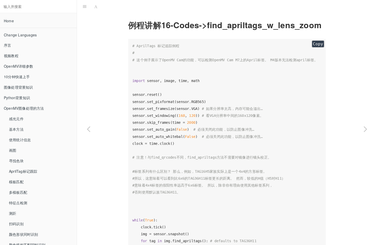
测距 (12, 213)
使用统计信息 (20, 139)
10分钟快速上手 (17, 76)
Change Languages (20, 34)
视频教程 (11, 55)
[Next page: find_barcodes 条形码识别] (365, 129)
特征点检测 (18, 202)
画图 (12, 150)
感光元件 (16, 118)
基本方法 (16, 129)
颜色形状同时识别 (23, 234)
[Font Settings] (95, 6)
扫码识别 (16, 223)
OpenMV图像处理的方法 (24, 108)
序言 (7, 45)
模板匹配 (16, 181)
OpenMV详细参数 (18, 66)
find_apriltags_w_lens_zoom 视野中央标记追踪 (238, 6)
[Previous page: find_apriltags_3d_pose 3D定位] (88, 129)
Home (9, 20)
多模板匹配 (18, 192)
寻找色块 (16, 160)
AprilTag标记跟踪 (23, 171)
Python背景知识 (17, 97)
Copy (318, 44)
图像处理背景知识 (18, 87)
